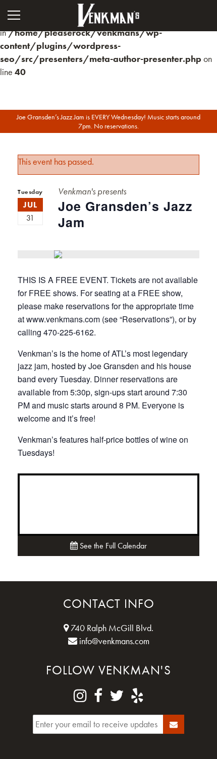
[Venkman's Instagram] (80, 696)
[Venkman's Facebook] (98, 696)
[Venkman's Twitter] (117, 696)
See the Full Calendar (112, 545)
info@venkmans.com (113, 641)
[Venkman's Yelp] (137, 696)
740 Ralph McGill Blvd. (111, 628)
